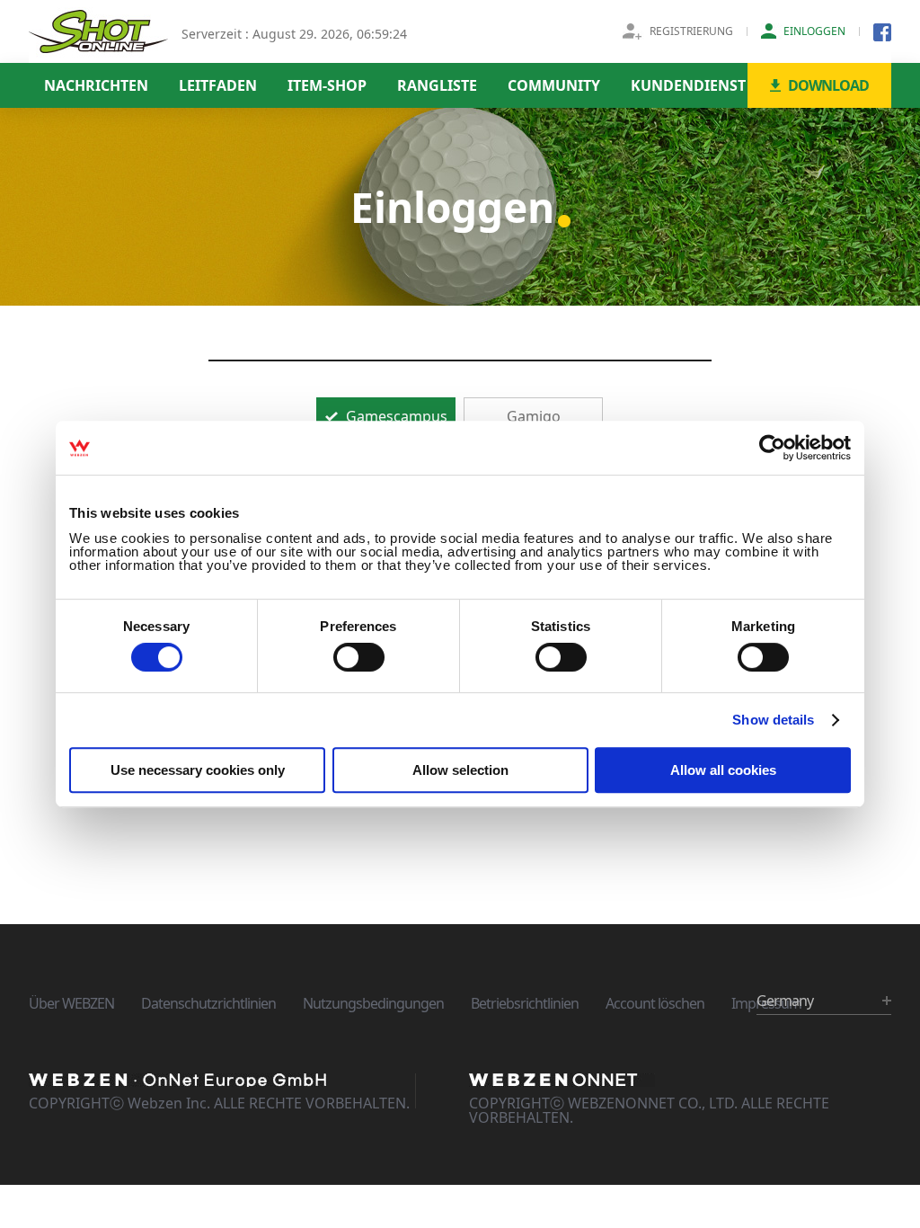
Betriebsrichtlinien (525, 1003)
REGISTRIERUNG (691, 31)
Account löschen (655, 1003)
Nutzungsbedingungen (373, 1003)
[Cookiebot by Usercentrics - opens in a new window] (772, 447)
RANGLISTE (437, 85)
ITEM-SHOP (327, 85)
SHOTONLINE (98, 31)
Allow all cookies (723, 770)
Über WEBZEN (71, 1003)
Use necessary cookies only (198, 770)
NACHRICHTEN (96, 85)
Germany (784, 1000)
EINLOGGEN (814, 31)
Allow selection (460, 770)
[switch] (359, 657)
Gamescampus (394, 416)
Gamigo (534, 416)
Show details (773, 719)
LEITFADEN (218, 85)
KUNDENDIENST (688, 85)
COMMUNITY (554, 85)
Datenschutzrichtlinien (208, 1003)
